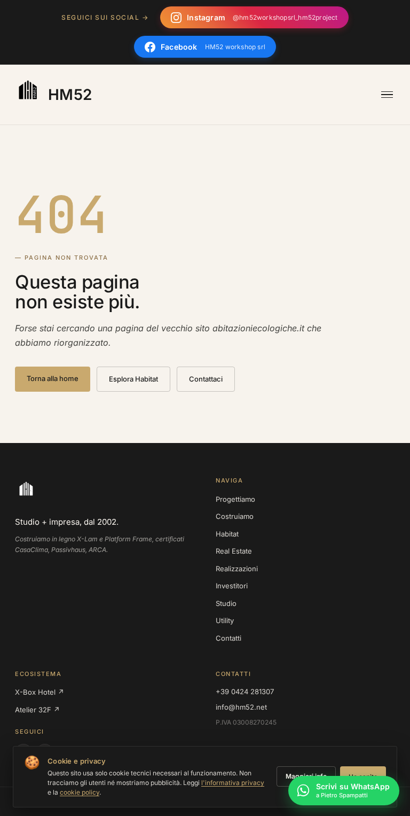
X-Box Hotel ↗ (39, 692)
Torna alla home (52, 378)
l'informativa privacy (232, 783)
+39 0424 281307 (245, 691)
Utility (225, 620)
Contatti (228, 638)
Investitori (232, 585)
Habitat (227, 534)
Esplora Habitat (133, 379)
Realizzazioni (237, 568)
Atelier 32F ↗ (37, 709)
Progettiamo (235, 499)
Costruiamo (235, 516)
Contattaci (206, 379)
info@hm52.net (241, 707)
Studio (226, 603)
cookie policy (79, 792)
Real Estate (234, 551)
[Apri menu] (387, 95)
